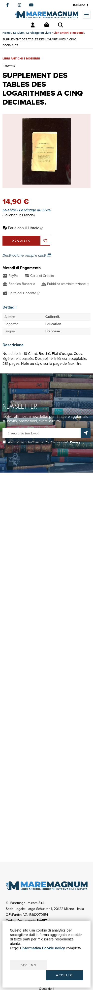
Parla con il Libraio (23, 228)
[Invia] (86, 433)
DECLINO (28, 965)
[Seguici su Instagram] (19, 5)
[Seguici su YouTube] (31, 5)
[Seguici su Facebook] (7, 5)
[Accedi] (33, 25)
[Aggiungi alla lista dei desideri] (45, 241)
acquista (21, 240)
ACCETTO (64, 975)
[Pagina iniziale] (46, 14)
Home (6, 32)
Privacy (75, 442)
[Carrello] (47, 25)
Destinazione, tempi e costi (24, 255)
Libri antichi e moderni (69, 32)
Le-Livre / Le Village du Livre (32, 32)
